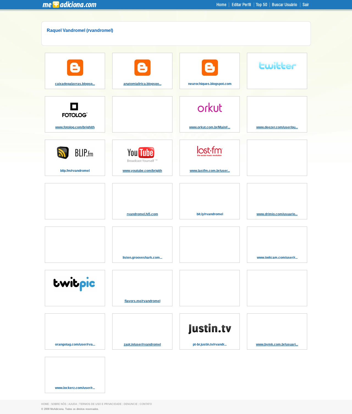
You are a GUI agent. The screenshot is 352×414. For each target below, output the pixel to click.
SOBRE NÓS (58, 404)
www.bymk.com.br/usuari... (277, 344)
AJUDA (72, 404)
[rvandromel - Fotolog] (75, 116)
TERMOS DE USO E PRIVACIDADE (100, 404)
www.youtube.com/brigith (142, 171)
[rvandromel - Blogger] (75, 75)
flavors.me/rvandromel (142, 301)
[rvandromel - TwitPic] (75, 291)
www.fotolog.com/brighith (75, 127)
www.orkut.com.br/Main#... (209, 127)
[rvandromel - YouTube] (142, 162)
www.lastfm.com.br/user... (210, 171)
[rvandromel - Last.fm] (209, 155)
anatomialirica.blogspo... (142, 84)
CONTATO (146, 404)
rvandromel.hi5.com (142, 214)
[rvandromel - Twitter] (277, 71)
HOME (45, 404)
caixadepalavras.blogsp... (75, 84)
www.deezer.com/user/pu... (277, 127)
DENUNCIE (131, 404)
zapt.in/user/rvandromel (142, 344)
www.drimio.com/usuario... (277, 214)
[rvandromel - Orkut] (210, 111)
